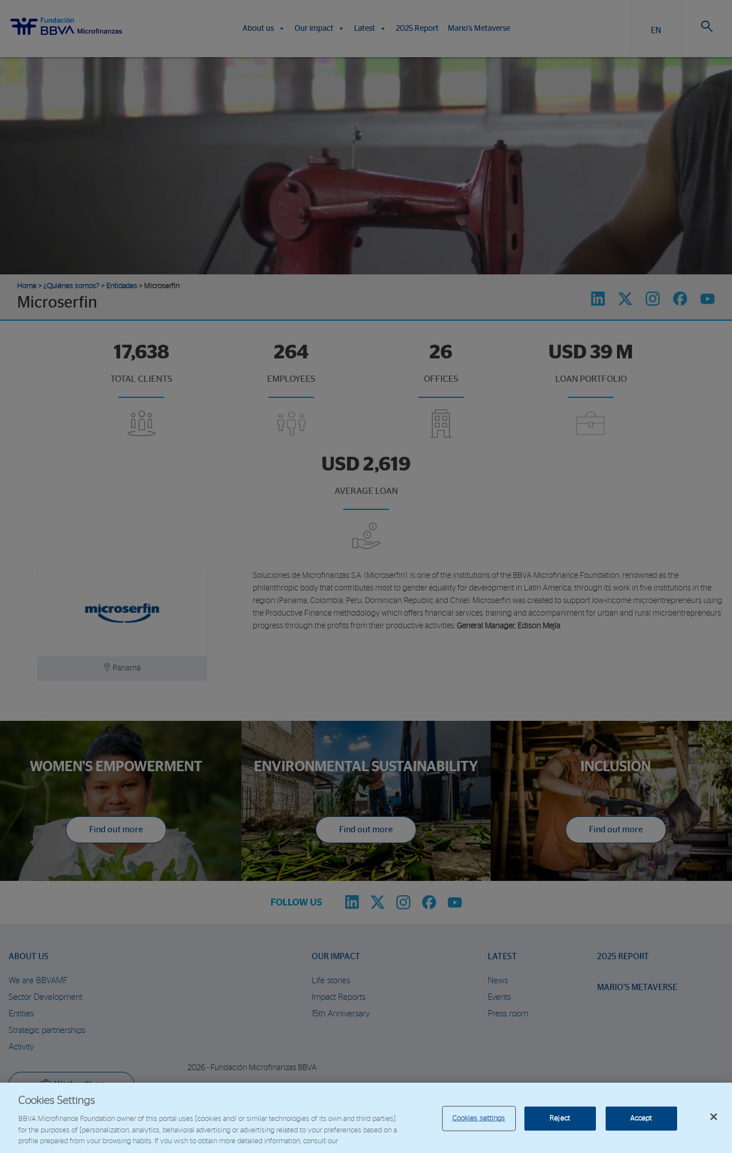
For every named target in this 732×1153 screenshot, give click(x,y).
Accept (641, 1118)
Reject (560, 1118)
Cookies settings (479, 1118)
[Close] (713, 1117)
